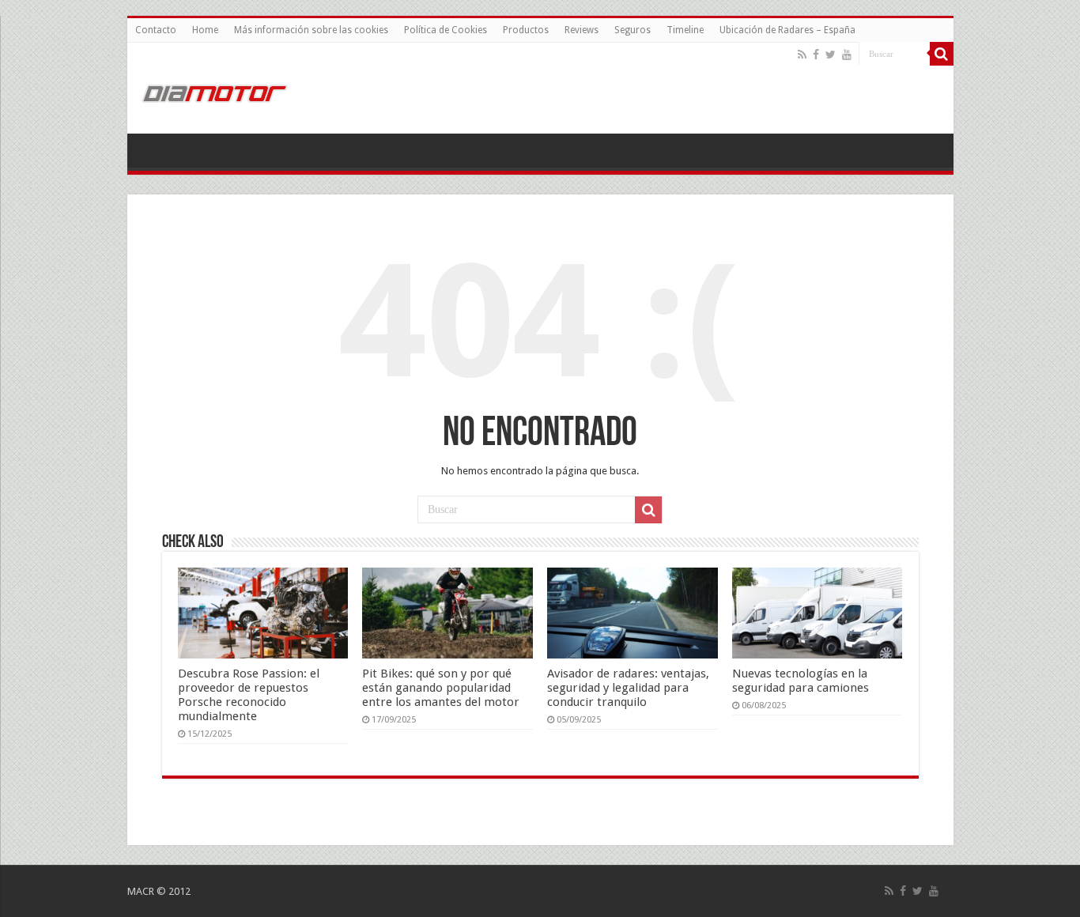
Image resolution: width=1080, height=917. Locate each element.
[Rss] (802, 54)
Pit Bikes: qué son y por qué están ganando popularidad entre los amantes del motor (440, 687)
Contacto (155, 30)
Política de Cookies (445, 30)
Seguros (632, 30)
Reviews (582, 30)
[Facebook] (816, 54)
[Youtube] (846, 54)
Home (205, 30)
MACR (140, 891)
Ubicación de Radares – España (787, 30)
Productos (526, 30)
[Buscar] (941, 54)
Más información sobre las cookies (311, 30)
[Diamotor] (214, 91)
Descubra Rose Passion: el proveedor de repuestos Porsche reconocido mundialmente (248, 694)
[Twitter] (830, 54)
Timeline (685, 30)
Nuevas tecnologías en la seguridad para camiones (800, 680)
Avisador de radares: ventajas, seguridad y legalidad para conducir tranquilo (628, 687)
